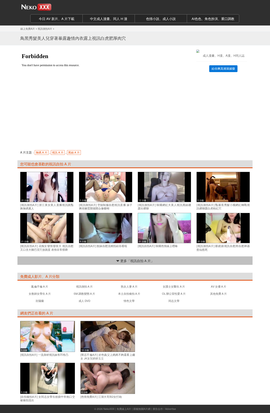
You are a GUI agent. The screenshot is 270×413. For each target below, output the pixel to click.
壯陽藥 (40, 301)
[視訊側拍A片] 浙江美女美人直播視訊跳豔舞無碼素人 (46, 206)
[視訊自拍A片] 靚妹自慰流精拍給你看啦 (103, 246)
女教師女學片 (40, 293)
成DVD (84, 301)
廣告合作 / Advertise (164, 409)
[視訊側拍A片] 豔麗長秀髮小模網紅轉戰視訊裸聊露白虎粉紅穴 (223, 206)
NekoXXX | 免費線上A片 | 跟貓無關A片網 (126, 409)
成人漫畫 (209, 55)
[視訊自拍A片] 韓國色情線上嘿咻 (158, 246)
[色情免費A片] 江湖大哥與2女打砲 (101, 397)
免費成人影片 (31, 276)
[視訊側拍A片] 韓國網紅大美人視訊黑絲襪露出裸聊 (164, 206)
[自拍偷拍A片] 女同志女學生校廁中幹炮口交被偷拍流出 (47, 398)
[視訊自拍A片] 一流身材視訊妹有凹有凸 (44, 355)
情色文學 (129, 301)
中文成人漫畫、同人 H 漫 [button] (108, 18)
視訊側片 (84, 286)
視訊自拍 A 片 (60, 164)
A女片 (218, 286)
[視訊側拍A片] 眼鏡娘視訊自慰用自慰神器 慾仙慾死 (223, 247)
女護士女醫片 (174, 286)
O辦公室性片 (174, 293)
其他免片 (218, 293)
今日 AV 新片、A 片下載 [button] (56, 18)
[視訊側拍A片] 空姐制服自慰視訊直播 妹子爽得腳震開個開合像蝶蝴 (105, 206)
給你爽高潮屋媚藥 (223, 68)
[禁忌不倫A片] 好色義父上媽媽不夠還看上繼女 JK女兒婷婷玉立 (107, 356)
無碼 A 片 (41, 152)
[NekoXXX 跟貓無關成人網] (46, 7)
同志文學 (173, 301)
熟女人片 (129, 286)
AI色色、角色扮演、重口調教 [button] (213, 18)
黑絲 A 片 (74, 152)
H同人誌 (238, 55)
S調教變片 (84, 293)
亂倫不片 (39, 286)
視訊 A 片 (58, 152)
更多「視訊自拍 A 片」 (136, 260)
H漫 (220, 55)
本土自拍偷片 (129, 293)
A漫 (228, 55)
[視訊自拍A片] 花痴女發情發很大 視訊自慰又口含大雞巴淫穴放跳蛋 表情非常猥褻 (46, 247)
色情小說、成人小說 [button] (161, 18)
